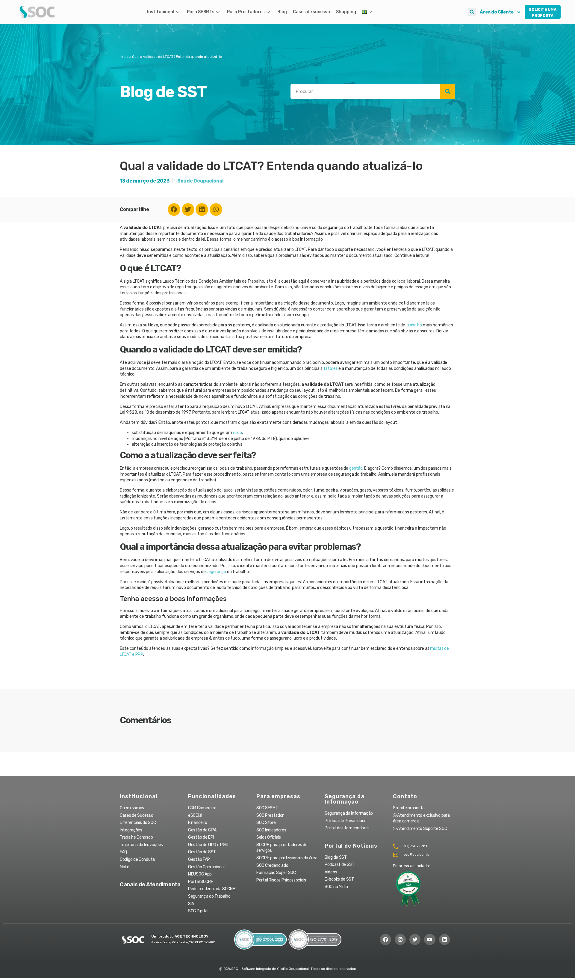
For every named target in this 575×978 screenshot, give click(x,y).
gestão (355, 468)
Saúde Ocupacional (200, 181)
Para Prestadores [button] (246, 11)
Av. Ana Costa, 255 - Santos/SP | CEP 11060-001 (183, 942)
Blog (282, 11)
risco (237, 432)
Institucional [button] (160, 11)
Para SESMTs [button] (200, 11)
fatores (330, 368)
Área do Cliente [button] (497, 12)
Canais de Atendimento (150, 884)
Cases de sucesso (311, 11)
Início (124, 57)
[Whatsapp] (216, 209)
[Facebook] (174, 209)
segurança (216, 571)
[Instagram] (400, 939)
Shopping (346, 11)
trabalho (414, 325)
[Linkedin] (202, 209)
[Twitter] (188, 209)
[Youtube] (429, 939)
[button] (472, 12)
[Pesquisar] (447, 91)
